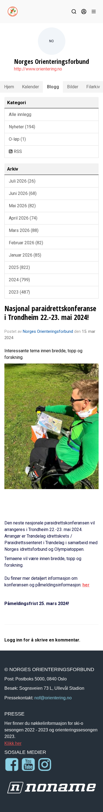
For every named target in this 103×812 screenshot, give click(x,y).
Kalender (30, 86)
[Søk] (74, 11)
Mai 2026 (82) (22, 205)
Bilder (72, 86)
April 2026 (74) (23, 218)
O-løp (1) (17, 139)
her (86, 584)
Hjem (9, 86)
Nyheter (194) (22, 126)
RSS (17, 151)
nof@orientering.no (53, 697)
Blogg (53, 86)
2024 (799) (19, 279)
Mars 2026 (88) (23, 230)
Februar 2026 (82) (26, 242)
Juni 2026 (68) (23, 193)
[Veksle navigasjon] (94, 11)
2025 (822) (19, 267)
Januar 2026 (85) (25, 255)
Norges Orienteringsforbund (48, 331)
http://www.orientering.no (38, 69)
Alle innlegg (20, 114)
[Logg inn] (84, 11)
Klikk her (12, 743)
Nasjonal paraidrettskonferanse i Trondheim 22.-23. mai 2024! (50, 312)
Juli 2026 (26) (22, 181)
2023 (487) (19, 292)
